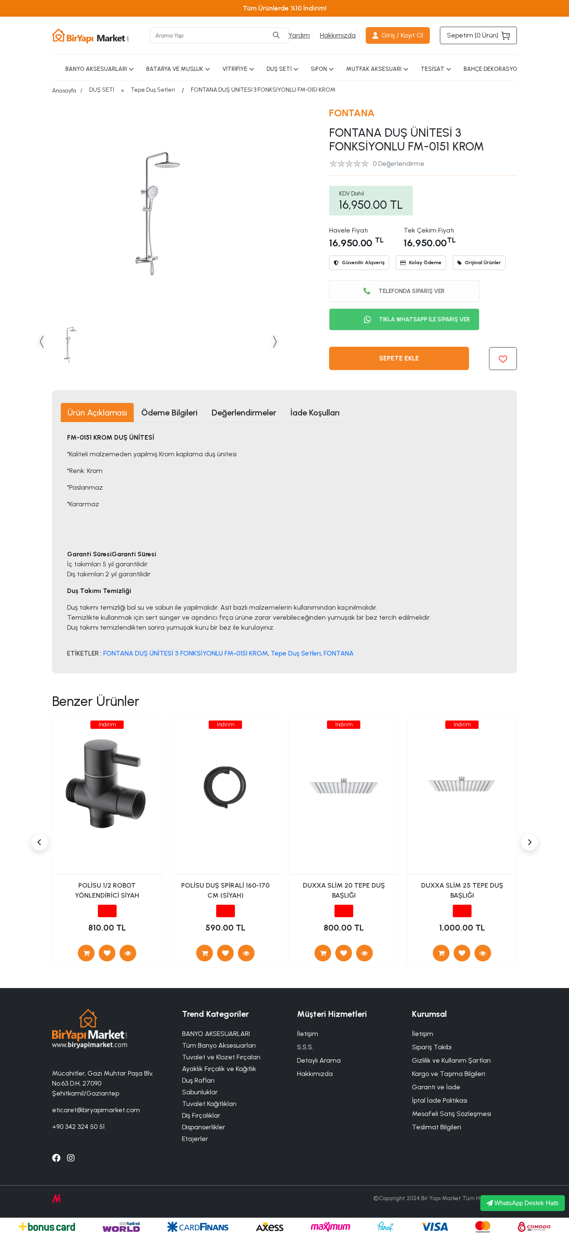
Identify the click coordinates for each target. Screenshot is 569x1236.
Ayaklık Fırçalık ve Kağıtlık (219, 1069)
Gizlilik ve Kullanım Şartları (451, 1060)
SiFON (319, 69)
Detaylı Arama (319, 1060)
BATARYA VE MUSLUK (174, 69)
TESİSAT (432, 69)
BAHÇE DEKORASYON (492, 69)
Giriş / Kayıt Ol (402, 35)
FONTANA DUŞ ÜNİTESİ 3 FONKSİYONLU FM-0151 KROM (185, 653)
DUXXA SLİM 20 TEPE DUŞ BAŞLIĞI (344, 890)
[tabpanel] (284, 545)
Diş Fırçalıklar (201, 1115)
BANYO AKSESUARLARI (96, 69)
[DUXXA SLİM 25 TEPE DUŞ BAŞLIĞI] (482, 953)
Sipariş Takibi (432, 1047)
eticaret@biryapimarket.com (96, 1110)
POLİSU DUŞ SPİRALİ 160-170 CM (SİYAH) (225, 890)
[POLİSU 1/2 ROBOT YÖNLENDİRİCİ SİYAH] (128, 953)
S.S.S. (305, 1047)
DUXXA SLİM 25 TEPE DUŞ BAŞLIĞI (462, 890)
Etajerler (195, 1139)
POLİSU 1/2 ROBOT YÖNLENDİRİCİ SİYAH (107, 890)
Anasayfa (64, 90)
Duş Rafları (198, 1080)
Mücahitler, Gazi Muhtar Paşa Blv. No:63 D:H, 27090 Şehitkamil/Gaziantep (102, 1083)
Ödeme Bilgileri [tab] (169, 413)
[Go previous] (42, 341)
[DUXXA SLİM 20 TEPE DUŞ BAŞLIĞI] (364, 953)
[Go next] (274, 341)
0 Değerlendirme (398, 164)
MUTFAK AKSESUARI (374, 69)
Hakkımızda (338, 35)
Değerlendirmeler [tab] (244, 413)
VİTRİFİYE (234, 69)
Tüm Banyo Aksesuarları (219, 1045)
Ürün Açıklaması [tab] (97, 413)
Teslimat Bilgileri (436, 1127)
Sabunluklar (200, 1092)
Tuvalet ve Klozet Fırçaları (221, 1057)
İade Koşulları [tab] (314, 413)
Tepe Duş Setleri (153, 89)
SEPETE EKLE (399, 358)
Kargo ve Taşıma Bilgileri (448, 1074)
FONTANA (352, 113)
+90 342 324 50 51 (78, 1127)
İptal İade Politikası (439, 1100)
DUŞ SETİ (279, 69)
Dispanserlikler (203, 1127)
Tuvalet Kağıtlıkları (209, 1104)
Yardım (299, 35)
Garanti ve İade (436, 1087)
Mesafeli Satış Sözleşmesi (451, 1114)
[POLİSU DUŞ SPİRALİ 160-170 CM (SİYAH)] (246, 953)
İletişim (422, 1034)
